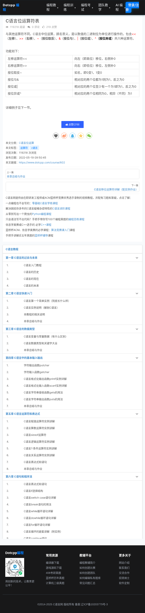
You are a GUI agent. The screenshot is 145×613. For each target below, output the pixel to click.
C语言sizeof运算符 (35, 434)
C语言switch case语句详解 (40, 497)
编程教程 (52, 7)
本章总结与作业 (33, 321)
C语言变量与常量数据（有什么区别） (46, 336)
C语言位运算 (26, 142)
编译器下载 (52, 562)
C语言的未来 (31, 285)
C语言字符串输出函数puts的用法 (43, 399)
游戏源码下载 (54, 567)
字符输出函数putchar (36, 365)
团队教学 (104, 7)
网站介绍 (124, 562)
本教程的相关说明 (34, 314)
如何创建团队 (87, 572)
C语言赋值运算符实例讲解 (39, 421)
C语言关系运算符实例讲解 (39, 455)
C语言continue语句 (35, 538)
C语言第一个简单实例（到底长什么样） (47, 300)
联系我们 (124, 567)
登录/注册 (132, 7)
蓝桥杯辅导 (41, 235)
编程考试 (87, 7)
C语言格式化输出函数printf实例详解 (45, 378)
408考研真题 (53, 572)
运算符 (24, 147)
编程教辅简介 (87, 562)
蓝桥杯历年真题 (55, 577)
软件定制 (124, 583)
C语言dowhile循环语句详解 (40, 518)
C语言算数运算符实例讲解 (39, 428)
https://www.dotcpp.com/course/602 (42, 162)
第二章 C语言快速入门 (19, 293)
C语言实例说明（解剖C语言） (41, 307)
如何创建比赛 (87, 567)
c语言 (34, 147)
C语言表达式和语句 (35, 462)
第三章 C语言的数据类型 (20, 328)
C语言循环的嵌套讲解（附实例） (43, 531)
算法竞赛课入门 (60, 229)
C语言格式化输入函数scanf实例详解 (45, 385)
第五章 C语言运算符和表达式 (23, 413)
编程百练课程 (76, 219)
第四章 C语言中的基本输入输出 (24, 357)
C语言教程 (12, 249)
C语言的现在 (31, 278)
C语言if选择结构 (33, 490)
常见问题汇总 (87, 583)
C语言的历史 (31, 272)
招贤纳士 (124, 577)
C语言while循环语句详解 (38, 511)
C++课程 (46, 224)
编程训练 (70, 7)
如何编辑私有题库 (90, 577)
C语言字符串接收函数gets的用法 (43, 392)
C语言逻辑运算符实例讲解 (39, 441)
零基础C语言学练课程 (45, 203)
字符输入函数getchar (36, 372)
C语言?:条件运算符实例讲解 (40, 448)
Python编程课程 (41, 213)
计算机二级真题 (55, 583)
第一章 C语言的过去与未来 (21, 257)
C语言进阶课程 (61, 208)
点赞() (73, 124)
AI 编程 (121, 7)
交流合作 (124, 572)
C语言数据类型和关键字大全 (40, 343)
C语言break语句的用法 (37, 504)
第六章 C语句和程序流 (19, 476)
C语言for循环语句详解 (37, 524)
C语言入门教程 (33, 265)
